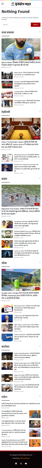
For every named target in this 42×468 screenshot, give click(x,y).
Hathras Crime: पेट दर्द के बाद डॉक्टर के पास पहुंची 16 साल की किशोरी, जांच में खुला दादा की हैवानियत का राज (26, 253)
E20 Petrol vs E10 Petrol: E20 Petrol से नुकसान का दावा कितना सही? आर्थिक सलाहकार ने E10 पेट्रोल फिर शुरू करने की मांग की (27, 168)
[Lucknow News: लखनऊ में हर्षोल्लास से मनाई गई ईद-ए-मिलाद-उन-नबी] (7, 94)
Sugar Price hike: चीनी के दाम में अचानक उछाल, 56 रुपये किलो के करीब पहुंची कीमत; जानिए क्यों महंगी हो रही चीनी (27, 377)
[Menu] (3, 4)
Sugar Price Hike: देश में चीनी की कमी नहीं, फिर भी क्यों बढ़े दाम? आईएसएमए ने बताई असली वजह (26, 387)
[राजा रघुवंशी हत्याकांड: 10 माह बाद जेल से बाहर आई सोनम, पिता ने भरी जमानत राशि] (34, 424)
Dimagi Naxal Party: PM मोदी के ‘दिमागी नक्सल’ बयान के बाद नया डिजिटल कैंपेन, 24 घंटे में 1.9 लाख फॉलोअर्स (27, 157)
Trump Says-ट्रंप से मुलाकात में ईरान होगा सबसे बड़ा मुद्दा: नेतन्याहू (26, 317)
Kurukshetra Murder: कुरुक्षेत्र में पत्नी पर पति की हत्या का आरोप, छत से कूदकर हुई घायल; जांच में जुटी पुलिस (26, 223)
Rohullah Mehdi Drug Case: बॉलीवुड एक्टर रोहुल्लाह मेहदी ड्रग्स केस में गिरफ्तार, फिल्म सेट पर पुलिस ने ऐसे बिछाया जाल (27, 233)
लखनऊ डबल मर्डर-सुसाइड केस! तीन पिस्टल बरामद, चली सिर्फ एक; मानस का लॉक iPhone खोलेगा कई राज (26, 243)
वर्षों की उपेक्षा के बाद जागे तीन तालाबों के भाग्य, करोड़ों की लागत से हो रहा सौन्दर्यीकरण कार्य (21, 405)
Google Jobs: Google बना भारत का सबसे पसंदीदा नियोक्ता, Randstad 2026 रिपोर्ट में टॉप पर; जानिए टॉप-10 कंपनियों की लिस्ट (20, 296)
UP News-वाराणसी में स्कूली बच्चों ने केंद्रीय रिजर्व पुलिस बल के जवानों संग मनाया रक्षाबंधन (26, 84)
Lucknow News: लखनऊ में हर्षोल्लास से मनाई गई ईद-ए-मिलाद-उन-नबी (25, 92)
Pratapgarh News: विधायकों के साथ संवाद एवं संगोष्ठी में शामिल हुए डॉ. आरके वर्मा (27, 102)
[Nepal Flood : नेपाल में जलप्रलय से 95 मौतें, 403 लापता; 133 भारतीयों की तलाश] (7, 75)
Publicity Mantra (24, 458)
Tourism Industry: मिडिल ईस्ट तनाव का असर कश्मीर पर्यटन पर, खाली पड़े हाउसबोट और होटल (14, 432)
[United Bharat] (21, 4)
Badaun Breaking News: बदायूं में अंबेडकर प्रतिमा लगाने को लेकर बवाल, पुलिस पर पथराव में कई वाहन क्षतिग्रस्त (27, 355)
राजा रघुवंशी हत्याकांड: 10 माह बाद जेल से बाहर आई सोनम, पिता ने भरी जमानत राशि (13, 422)
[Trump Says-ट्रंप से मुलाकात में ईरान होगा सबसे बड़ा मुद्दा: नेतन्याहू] (7, 318)
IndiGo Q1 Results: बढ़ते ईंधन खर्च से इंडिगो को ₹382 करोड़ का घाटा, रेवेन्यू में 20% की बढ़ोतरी (27, 337)
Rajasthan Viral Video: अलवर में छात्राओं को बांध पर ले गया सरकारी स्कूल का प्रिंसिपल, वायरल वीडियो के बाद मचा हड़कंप (21, 211)
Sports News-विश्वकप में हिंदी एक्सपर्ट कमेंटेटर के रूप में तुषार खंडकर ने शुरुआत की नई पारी (21, 64)
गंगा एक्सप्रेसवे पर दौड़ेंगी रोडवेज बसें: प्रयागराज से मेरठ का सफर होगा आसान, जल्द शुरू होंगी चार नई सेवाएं (14, 413)
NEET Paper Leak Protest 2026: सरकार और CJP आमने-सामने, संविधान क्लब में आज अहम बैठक (26, 327)
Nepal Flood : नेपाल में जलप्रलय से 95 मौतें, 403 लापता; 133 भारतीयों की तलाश (26, 74)
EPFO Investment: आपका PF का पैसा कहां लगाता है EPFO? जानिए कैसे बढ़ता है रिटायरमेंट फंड (27, 308)
